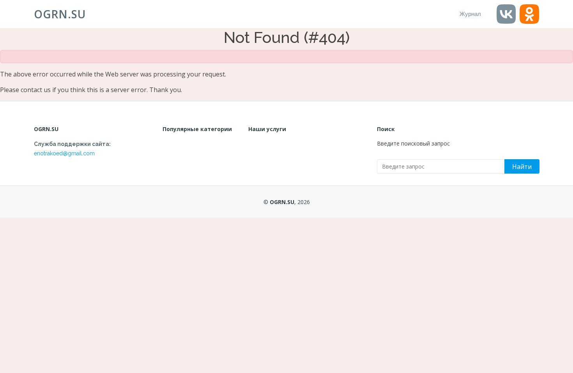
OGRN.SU (60, 14)
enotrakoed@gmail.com (64, 153)
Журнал (470, 14)
